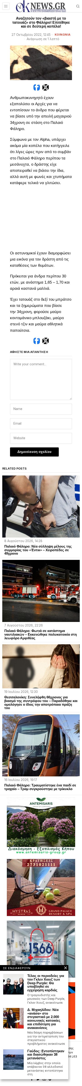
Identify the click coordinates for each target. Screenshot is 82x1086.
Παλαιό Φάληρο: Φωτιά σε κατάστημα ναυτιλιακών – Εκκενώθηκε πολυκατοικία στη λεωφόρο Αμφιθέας (40, 634)
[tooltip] (36, 87)
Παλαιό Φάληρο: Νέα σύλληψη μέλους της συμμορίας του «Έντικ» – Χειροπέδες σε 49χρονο (38, 550)
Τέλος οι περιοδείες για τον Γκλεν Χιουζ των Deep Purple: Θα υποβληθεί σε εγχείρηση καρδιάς (45, 983)
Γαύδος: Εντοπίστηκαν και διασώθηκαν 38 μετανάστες (45, 1054)
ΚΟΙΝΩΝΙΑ (63, 34)
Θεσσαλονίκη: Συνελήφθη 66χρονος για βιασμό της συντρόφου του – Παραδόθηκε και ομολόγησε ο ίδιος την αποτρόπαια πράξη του (40, 702)
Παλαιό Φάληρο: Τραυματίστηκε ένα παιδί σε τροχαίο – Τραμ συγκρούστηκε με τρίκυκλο (40, 787)
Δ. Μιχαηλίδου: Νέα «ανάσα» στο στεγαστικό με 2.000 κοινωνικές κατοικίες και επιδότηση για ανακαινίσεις (43, 1019)
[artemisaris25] (41, 825)
